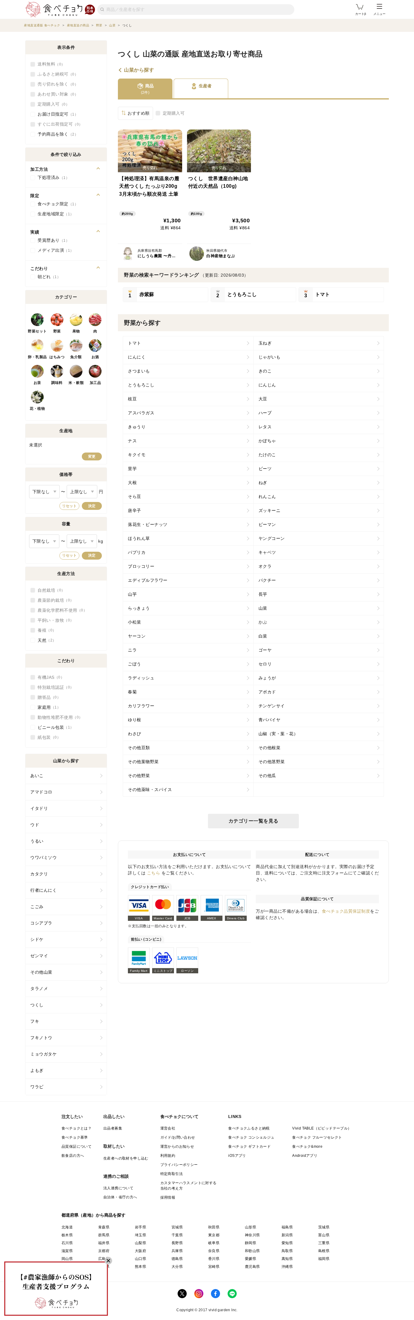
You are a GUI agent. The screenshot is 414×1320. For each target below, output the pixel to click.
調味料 (57, 383)
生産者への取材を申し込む (126, 1158)
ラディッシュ (141, 677)
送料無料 (49, 64)
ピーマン (267, 524)
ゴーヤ (265, 650)
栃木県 (67, 1235)
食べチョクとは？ (77, 1128)
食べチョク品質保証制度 (346, 911)
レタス (265, 426)
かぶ (263, 622)
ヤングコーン (272, 538)
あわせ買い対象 (56, 94)
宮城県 (177, 1227)
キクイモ (136, 454)
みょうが (267, 677)
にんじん (267, 384)
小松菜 (134, 622)
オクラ (265, 566)
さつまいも (139, 371)
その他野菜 (139, 775)
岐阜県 (213, 1243)
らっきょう (139, 608)
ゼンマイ (39, 955)
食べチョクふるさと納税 (248, 1128)
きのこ (265, 371)
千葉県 (177, 1235)
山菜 (263, 608)
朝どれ (47, 276)
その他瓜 (267, 775)
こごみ (37, 906)
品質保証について (77, 1146)
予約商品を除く (56, 134)
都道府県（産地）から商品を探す (94, 1215)
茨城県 (323, 1227)
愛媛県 (250, 1259)
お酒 (95, 357)
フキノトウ (41, 1037)
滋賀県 (67, 1251)
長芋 (263, 594)
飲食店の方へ (73, 1155)
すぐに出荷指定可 (58, 124)
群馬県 (103, 1235)
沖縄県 (287, 1266)
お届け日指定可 (56, 114)
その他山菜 (41, 972)
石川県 (67, 1243)
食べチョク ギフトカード (249, 1146)
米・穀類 (76, 383)
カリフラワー (141, 705)
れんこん (267, 496)
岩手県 (140, 1227)
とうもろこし (141, 384)
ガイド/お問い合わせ (177, 1137)
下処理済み (52, 177)
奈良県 (213, 1251)
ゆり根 (134, 719)
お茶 (37, 383)
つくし (37, 1004)
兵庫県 (177, 1251)
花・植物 (37, 408)
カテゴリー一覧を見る (254, 820)
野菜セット (37, 331)
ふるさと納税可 (56, 74)
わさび (134, 733)
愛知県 (287, 1243)
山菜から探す (139, 70)
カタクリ (39, 873)
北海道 (67, 1227)
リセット (69, 506)
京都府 (103, 1251)
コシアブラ (41, 923)
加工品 (95, 383)
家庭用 (47, 707)
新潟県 (287, 1235)
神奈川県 (252, 1235)
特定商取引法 (171, 1174)
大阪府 (140, 1251)
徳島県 (177, 1259)
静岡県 (250, 1243)
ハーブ (265, 412)
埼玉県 (140, 1235)
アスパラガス (141, 412)
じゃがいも (270, 357)
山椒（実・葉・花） (278, 733)
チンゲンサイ (272, 705)
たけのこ (267, 454)
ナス (132, 440)
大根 (132, 482)
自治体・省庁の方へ (120, 1197)
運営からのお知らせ (177, 1146)
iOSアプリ (237, 1155)
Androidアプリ (304, 1155)
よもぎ (37, 1070)
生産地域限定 (54, 213)
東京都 (213, 1235)
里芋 (132, 468)
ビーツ (265, 468)
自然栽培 (49, 590)
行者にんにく (43, 890)
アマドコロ (41, 792)
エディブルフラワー (148, 580)
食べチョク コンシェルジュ (251, 1137)
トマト (134, 343)
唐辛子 (134, 510)
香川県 (213, 1259)
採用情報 (167, 1197)
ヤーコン (136, 636)
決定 (91, 506)
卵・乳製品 (37, 357)
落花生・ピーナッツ (148, 524)
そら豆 (134, 496)
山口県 (140, 1259)
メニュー (379, 13)
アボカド (267, 691)
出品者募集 (112, 1128)
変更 (91, 456)
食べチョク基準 (75, 1137)
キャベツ (267, 552)
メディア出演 (54, 250)
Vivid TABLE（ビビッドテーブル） (321, 1128)
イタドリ (39, 808)
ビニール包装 (54, 727)
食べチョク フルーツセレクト (317, 1137)
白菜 (263, 636)
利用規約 (167, 1155)
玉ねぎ (265, 343)
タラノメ (39, 988)
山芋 (132, 594)
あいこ (37, 775)
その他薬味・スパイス (150, 789)
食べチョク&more (307, 1146)
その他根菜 (270, 747)
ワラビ (37, 1086)
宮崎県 (213, 1266)
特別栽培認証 (54, 687)
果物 (76, 331)
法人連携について (118, 1188)
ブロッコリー (141, 566)
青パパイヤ (270, 719)
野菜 (57, 331)
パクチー (267, 580)
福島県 (287, 1227)
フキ (34, 1021)
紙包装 (47, 737)
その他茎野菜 (272, 761)
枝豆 (132, 398)
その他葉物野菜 (143, 761)
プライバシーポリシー (179, 1165)
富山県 (323, 1235)
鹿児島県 (252, 1266)
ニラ (132, 650)
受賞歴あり (52, 240)
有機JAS (49, 677)
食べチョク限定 (56, 203)
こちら (153, 872)
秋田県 (213, 1227)
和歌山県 (252, 1251)
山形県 (250, 1227)
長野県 (177, 1243)
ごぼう (134, 664)
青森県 (103, 1227)
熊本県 (140, 1266)
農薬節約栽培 (54, 600)
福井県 (103, 1243)
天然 (45, 640)
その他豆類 (139, 747)
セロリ (265, 664)
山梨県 (140, 1243)
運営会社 (167, 1128)
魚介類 (76, 357)
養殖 (45, 630)
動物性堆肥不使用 (58, 717)
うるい (37, 841)
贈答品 (47, 697)
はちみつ (57, 357)
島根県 (323, 1251)
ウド (34, 824)
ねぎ (263, 482)
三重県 (323, 1243)
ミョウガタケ (43, 1054)
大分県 (177, 1266)
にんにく (136, 357)
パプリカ (136, 552)
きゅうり (136, 426)
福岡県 (323, 1259)
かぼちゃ (267, 440)
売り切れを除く (56, 84)
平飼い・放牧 (54, 620)
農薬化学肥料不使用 (60, 610)
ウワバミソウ (43, 857)
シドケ (37, 939)
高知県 (287, 1259)
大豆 (263, 398)
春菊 (132, 691)
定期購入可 (174, 113)
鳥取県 (287, 1251)
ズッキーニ (270, 510)
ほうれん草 (139, 538)
